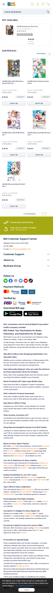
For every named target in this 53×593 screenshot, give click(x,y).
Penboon (10, 451)
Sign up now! (23, 566)
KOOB (38, 453)
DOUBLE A (24, 468)
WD (13, 516)
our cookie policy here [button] (24, 585)
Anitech (34, 501)
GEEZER (32, 516)
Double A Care (18, 504)
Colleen (6, 480)
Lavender (46, 446)
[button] (26, 254)
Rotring (44, 465)
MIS (32, 451)
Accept (26, 590)
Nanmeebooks (19, 456)
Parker (28, 465)
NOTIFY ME (14, 103)
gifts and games (28, 489)
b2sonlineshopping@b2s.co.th (20, 249)
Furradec (23, 532)
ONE (38, 530)
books (13, 446)
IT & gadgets (27, 513)
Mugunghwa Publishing (15, 453)
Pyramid (24, 480)
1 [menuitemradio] (44, 214)
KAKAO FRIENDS (26, 492)
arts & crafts (31, 477)
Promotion (41, 53)
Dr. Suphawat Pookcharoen (28, 448)
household (20, 501)
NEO (36, 513)
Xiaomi (45, 501)
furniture (37, 528)
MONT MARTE (41, 480)
